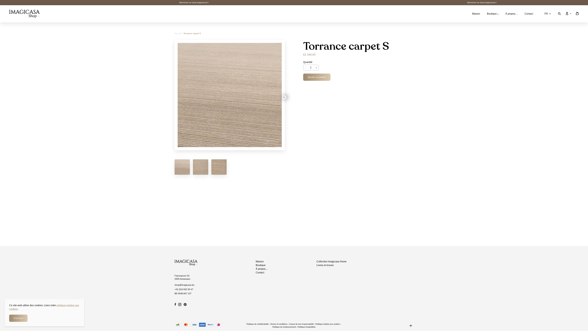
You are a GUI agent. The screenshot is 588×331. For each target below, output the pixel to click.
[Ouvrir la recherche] (559, 14)
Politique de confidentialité (258, 324)
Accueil (178, 33)
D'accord (18, 318)
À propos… (511, 13)
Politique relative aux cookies (327, 324)
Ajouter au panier (317, 77)
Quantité (307, 62)
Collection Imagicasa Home (332, 261)
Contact (529, 13)
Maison (476, 13)
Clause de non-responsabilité (301, 324)
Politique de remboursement (284, 327)
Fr (546, 13)
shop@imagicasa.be (184, 285)
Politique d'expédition (307, 327)
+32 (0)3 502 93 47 (184, 289)
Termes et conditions (278, 324)
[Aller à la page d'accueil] (24, 14)
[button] (284, 97)
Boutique (492, 13)
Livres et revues (325, 265)
